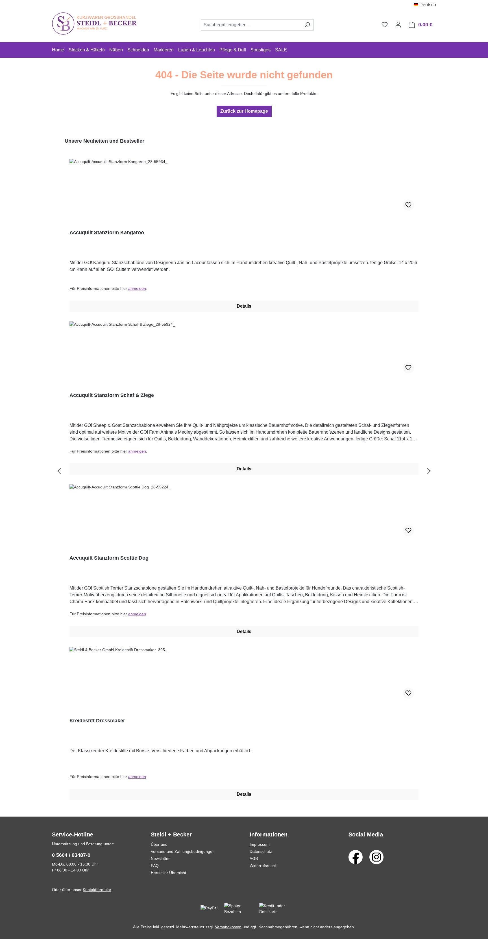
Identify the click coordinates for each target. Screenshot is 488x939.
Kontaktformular (97, 889)
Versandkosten (228, 927)
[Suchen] (307, 25)
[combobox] (251, 25)
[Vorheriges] (59, 471)
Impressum (260, 844)
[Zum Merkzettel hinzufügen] (408, 205)
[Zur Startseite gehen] (94, 23)
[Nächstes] (429, 471)
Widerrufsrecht (263, 865)
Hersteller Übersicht (168, 872)
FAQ (155, 865)
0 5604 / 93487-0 (71, 855)
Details (244, 306)
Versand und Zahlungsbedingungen (183, 851)
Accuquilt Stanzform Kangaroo (106, 232)
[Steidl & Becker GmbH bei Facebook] (355, 857)
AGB (254, 858)
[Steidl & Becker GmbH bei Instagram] (376, 857)
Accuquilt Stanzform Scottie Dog (109, 558)
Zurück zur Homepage (244, 111)
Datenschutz (261, 851)
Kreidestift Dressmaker (97, 720)
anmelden (137, 288)
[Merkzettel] (384, 24)
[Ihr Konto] (398, 24)
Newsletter (160, 858)
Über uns (159, 844)
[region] (244, 471)
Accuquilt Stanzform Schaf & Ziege (111, 395)
